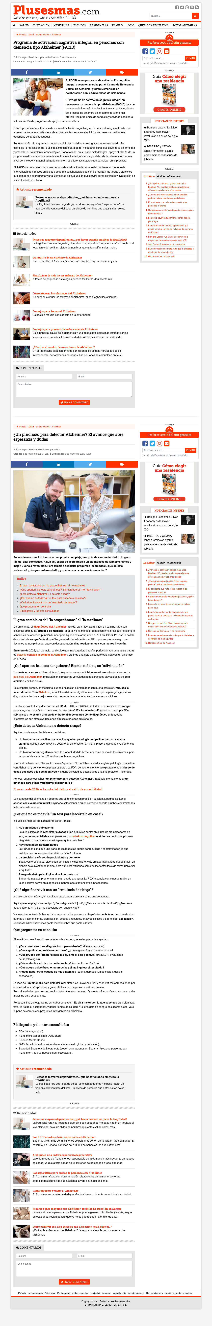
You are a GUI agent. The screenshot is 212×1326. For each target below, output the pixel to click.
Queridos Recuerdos (153, 25)
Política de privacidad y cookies (72, 1292)
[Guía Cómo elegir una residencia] (169, 93)
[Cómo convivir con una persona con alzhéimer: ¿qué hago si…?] (21, 1231)
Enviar (190, 58)
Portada (22, 34)
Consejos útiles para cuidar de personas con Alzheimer (67, 1172)
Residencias (99, 25)
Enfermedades (42, 34)
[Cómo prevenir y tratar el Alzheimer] (21, 1195)
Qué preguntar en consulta (35, 606)
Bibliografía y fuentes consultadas (39, 611)
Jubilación (41, 25)
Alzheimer (56, 34)
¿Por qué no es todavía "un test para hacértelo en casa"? (53, 598)
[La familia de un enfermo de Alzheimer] (21, 262)
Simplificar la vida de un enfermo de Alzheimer (63, 275)
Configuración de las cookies (178, 1292)
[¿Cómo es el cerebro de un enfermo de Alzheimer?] (21, 352)
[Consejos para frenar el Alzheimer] (21, 316)
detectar (41, 654)
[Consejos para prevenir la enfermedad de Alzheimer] (21, 334)
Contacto (106, 1292)
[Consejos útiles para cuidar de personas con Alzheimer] (21, 1177)
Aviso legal (50, 1292)
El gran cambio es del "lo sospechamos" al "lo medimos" (53, 585)
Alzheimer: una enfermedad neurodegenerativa (62, 1155)
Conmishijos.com (154, 1292)
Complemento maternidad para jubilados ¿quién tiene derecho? (171, 211)
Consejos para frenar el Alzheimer (54, 311)
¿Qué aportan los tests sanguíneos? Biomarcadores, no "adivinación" (60, 589)
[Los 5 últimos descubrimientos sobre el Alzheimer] (21, 1141)
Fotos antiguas (185, 25)
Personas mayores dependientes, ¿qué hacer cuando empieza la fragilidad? (77, 199)
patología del (27, 677)
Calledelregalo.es (136, 1292)
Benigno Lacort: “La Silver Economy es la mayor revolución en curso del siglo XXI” (168, 238)
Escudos (79, 25)
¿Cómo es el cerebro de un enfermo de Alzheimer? (64, 347)
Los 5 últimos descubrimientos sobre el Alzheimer (64, 1137)
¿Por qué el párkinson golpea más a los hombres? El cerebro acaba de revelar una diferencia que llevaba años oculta (168, 187)
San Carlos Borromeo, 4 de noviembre (166, 244)
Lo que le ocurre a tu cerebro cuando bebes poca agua (169, 219)
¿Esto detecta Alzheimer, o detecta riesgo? (45, 594)
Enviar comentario (75, 402)
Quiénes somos (35, 1292)
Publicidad (95, 1292)
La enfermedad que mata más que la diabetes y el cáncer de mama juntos (171, 250)
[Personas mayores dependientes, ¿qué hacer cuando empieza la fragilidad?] (24, 202)
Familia (118, 25)
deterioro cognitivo (84, 836)
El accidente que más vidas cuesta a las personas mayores (167, 204)
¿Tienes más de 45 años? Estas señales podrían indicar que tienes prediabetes (167, 196)
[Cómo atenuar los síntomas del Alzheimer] (21, 298)
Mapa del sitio (119, 1292)
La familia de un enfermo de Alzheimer (57, 257)
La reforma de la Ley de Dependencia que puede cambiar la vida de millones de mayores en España (170, 229)
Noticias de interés (169, 121)
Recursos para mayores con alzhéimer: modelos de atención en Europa (77, 1208)
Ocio (131, 25)
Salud (24, 25)
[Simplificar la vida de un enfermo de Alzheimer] (21, 280)
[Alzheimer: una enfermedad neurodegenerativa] (21, 1159)
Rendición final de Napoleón (161, 256)
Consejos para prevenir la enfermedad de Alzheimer (65, 329)
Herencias (61, 25)
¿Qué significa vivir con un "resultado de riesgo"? (48, 602)
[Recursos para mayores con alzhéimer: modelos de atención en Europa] (21, 1213)
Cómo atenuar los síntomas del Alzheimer (59, 293)
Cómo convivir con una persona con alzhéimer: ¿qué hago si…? (72, 1226)
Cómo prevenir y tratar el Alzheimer (55, 1190)
